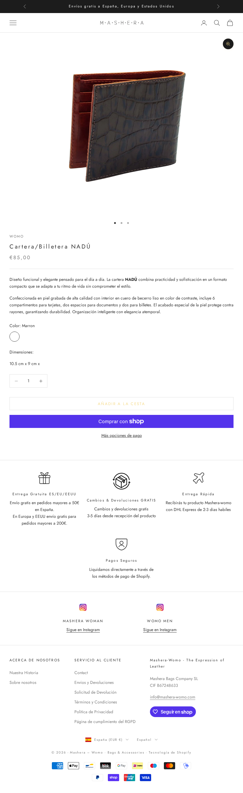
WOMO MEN (160, 621)
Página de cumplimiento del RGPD (105, 721)
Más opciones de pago (121, 435)
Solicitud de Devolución (95, 692)
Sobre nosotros (22, 682)
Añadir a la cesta (121, 404)
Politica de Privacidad (93, 712)
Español (144, 739)
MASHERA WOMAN (83, 621)
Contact (81, 673)
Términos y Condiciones (95, 702)
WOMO (16, 236)
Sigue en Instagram (83, 630)
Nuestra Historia (23, 673)
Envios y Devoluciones (94, 682)
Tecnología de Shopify (170, 752)
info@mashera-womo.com (172, 697)
